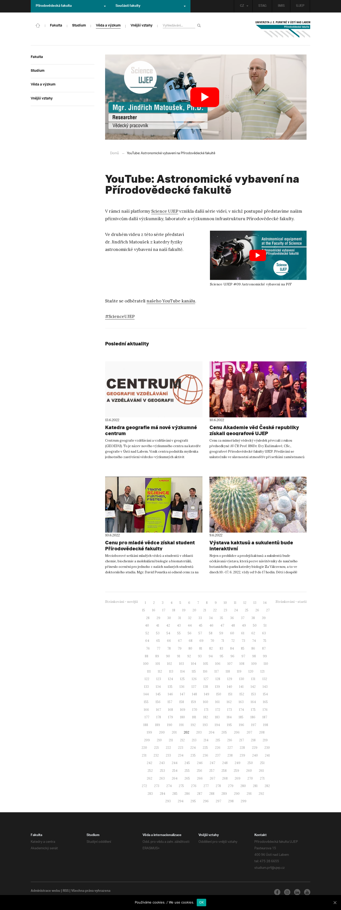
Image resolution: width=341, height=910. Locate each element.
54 (168, 633)
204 (211, 732)
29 (158, 618)
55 (179, 633)
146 (170, 694)
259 (236, 771)
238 (230, 755)
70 (212, 641)
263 (162, 778)
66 (169, 641)
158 (181, 702)
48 (233, 625)
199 (149, 732)
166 (146, 710)
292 (261, 794)
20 (194, 610)
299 (243, 801)
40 (147, 625)
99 (265, 656)
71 (222, 641)
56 (189, 633)
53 (158, 633)
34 (211, 618)
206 (237, 732)
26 (257, 610)
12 (244, 603)
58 (210, 633)
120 (250, 671)
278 (218, 786)
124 (170, 679)
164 (253, 702)
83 (221, 648)
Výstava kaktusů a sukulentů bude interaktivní (251, 545)
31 (179, 618)
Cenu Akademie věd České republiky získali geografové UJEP (254, 430)
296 (206, 801)
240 (255, 755)
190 (169, 725)
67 (180, 641)
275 (181, 786)
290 (237, 794)
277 (206, 786)
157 (170, 702)
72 (233, 641)
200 (162, 732)
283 (150, 794)
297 (218, 801)
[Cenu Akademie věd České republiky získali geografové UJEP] (258, 389)
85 (242, 648)
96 (232, 656)
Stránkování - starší (291, 602)
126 (194, 679)
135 (170, 687)
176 (265, 710)
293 (168, 801)
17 (163, 610)
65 (158, 641)
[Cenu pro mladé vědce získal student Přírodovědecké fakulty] (153, 505)
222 (168, 748)
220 (144, 748)
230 (267, 748)
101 (158, 664)
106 (217, 664)
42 (168, 625)
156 (158, 702)
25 (246, 610)
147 (182, 694)
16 (153, 610)
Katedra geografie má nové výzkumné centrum (151, 430)
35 (221, 618)
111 (149, 671)
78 (169, 648)
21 (204, 610)
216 (229, 740)
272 (144, 786)
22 (215, 610)
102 (169, 664)
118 (228, 671)
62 (253, 633)
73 (243, 641)
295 (193, 801)
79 (179, 648)
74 (254, 641)
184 (229, 717)
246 (200, 763)
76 (148, 648)
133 (146, 687)
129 (229, 679)
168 (170, 710)
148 (194, 694)
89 (157, 656)
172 (217, 710)
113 (171, 671)
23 (225, 610)
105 (205, 664)
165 (265, 702)
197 (253, 725)
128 (217, 679)
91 (178, 656)
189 (157, 725)
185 (241, 717)
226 (217, 748)
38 (253, 618)
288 (211, 794)
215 (217, 740)
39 (264, 618)
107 (229, 664)
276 (193, 786)
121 (262, 671)
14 (265, 603)
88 (146, 656)
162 (229, 702)
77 (158, 648)
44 (190, 625)
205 (224, 732)
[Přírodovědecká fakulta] (38, 25)
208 (262, 732)
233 (168, 755)
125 (182, 679)
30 (169, 618)
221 (156, 748)
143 (265, 687)
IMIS (281, 6)
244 (174, 763)
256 (199, 771)
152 (241, 694)
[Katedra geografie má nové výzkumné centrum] (153, 389)
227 (230, 748)
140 (229, 687)
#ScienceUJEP (120, 316)
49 (244, 625)
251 (262, 763)
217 (241, 740)
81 (200, 648)
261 (261, 771)
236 (205, 755)
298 (231, 801)
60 (232, 633)
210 (159, 740)
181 (194, 717)
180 (182, 717)
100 (146, 664)
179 (170, 717)
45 (200, 625)
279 (230, 786)
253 (162, 771)
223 (180, 748)
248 (225, 763)
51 (265, 625)
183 (217, 717)
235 (193, 755)
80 (190, 648)
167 (158, 710)
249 (237, 763)
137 (193, 687)
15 (143, 610)
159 (193, 702)
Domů (114, 153)
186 (252, 717)
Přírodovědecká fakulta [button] (54, 6)
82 (211, 648)
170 (194, 710)
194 (217, 725)
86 (253, 648)
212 (182, 740)
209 (147, 740)
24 (236, 610)
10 (225, 603)
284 (162, 794)
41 (157, 625)
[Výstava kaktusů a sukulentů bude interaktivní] (258, 505)
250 (250, 763)
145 (158, 694)
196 (241, 725)
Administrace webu (45, 891)
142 (253, 687)
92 (189, 656)
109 (254, 664)
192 (193, 725)
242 (149, 763)
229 (254, 748)
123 (158, 679)
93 (200, 656)
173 (229, 710)
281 (255, 786)
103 (181, 664)
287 (199, 794)
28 (148, 618)
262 (149, 778)
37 (242, 618)
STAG (262, 6)
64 (147, 641)
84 (232, 648)
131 (253, 679)
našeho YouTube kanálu (171, 301)
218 (253, 740)
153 (253, 694)
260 (249, 771)
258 (224, 771)
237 (217, 755)
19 (183, 610)
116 (205, 671)
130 (241, 679)
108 (241, 664)
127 (206, 679)
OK (201, 902)
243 (162, 763)
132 (264, 679)
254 (174, 771)
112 (160, 671)
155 (146, 702)
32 (189, 618)
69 (201, 641)
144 (146, 694)
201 (174, 732)
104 (193, 664)
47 (222, 625)
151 (230, 694)
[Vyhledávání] (200, 25)
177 (147, 717)
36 (232, 618)
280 (243, 786)
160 (205, 702)
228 (242, 748)
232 (156, 755)
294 (180, 801)
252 (150, 771)
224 (193, 748)
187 (264, 717)
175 (253, 710)
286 (187, 794)
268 (225, 778)
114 (182, 671)
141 (241, 687)
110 (266, 664)
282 (267, 786)
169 (182, 710)
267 (212, 778)
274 (169, 786)
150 (218, 694)
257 (211, 771)
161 (217, 702)
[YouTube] (307, 892)
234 (180, 755)
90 (168, 656)
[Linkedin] (297, 892)
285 (174, 794)
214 (205, 740)
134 (158, 687)
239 (242, 755)
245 (187, 763)
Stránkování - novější (121, 602)
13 (254, 603)
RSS (66, 891)
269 (237, 778)
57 (200, 633)
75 (264, 641)
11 (235, 603)
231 (144, 755)
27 (268, 610)
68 (190, 641)
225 (205, 748)
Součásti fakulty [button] (128, 6)
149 (206, 694)
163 (241, 702)
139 (217, 687)
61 (242, 633)
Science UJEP (164, 211)
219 (265, 740)
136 (181, 687)
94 (211, 656)
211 (171, 740)
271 (262, 778)
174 (241, 710)
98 (254, 656)
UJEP (300, 6)
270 (250, 778)
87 (264, 648)
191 (181, 725)
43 (179, 625)
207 (249, 732)
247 (212, 763)
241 (267, 755)
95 (221, 656)
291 (249, 794)
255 (187, 771)
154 (265, 694)
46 (211, 625)
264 (174, 778)
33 (200, 618)
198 (265, 725)
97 (243, 656)
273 (156, 786)
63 (264, 633)
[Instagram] (287, 892)
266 (200, 778)
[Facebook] (277, 892)
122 (147, 679)
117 (216, 671)
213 (194, 740)
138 (205, 687)
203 (199, 732)
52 (147, 633)
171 (206, 710)
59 (221, 633)
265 (187, 778)
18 (173, 610)
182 (205, 717)
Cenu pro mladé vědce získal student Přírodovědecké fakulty (150, 545)
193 (205, 725)
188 (145, 725)
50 (255, 625)
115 (194, 671)
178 (158, 717)
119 (239, 671)
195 (229, 725)
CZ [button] (242, 6)
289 (224, 794)
